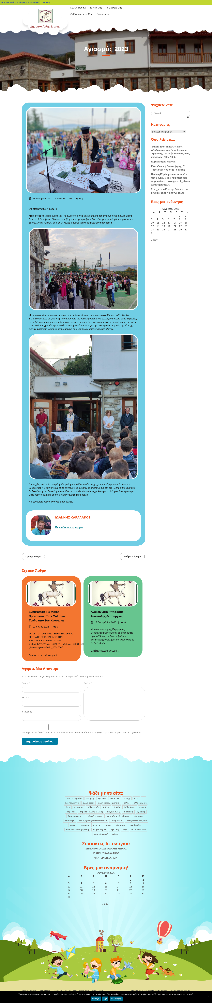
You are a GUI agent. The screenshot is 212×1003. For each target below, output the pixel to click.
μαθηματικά (116, 821)
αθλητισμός (93, 807)
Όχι (105, 999)
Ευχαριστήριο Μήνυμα (163, 161)
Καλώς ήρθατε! (78, 7)
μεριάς (73, 825)
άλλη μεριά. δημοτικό (108, 803)
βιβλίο (117, 807)
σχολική (115, 829)
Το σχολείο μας (114, 7)
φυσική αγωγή (101, 834)
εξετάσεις (138, 816)
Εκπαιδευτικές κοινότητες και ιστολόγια (20, 2)
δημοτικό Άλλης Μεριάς (91, 812)
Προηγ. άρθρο (33, 556)
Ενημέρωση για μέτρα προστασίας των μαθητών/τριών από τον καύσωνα (47, 616)
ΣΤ (143, 798)
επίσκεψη (70, 821)
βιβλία (106, 807)
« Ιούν (154, 240)
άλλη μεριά (88, 803)
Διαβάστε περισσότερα (42, 654)
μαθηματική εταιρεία (137, 821)
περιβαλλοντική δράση (77, 829)
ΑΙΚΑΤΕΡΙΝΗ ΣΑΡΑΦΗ (106, 858)
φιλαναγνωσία (138, 829)
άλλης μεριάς (140, 803)
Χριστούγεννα (72, 803)
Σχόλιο (88, 683)
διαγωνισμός (113, 812)
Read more (116, 999)
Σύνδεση (45, 2)
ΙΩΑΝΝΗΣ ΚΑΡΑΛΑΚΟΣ (72, 517)
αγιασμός (43, 209)
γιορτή (142, 807)
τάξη (125, 829)
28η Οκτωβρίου (74, 798)
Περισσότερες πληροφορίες (69, 527)
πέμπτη (97, 825)
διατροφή (128, 812)
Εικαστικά (115, 798)
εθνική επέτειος (95, 816)
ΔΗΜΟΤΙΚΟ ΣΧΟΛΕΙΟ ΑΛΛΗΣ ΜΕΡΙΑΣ (106, 848)
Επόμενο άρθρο (132, 556)
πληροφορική (100, 829)
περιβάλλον (135, 825)
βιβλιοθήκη (129, 807)
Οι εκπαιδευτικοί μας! (81, 14)
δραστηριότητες (76, 816)
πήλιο (108, 825)
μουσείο (85, 825)
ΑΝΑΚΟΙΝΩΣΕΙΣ (63, 198)
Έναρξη (53, 209)
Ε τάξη (127, 798)
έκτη (68, 807)
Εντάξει (95, 999)
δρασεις (141, 812)
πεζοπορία (120, 825)
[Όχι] (208, 996)
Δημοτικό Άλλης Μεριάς (45, 26)
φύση (115, 834)
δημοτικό (71, 812)
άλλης (126, 803)
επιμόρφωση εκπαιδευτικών (93, 821)
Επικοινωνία (103, 14)
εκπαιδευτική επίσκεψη (118, 816)
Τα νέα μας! (96, 7)
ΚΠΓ (136, 798)
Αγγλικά (102, 798)
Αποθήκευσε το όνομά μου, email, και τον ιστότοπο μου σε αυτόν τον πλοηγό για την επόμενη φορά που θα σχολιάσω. (82, 732)
